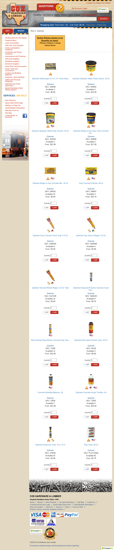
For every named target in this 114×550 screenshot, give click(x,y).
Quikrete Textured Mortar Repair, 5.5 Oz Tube (50, 288)
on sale (22, 95)
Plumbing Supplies (12, 61)
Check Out (101, 25)
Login (85, 8)
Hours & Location (36, 507)
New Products (10, 100)
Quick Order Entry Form (62, 505)
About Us (100, 3)
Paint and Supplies (12, 59)
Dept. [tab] (8, 31)
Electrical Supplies (12, 64)
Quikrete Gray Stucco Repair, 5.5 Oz (91, 235)
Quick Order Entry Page (14, 103)
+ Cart (54, 103)
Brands (40, 502)
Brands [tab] (21, 31)
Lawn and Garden (12, 43)
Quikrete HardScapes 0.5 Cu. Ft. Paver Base (50, 79)
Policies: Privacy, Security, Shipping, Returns (46, 509)
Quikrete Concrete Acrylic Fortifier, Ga (91, 392)
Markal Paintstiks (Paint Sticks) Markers (14, 89)
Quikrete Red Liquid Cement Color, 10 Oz (91, 340)
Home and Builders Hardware (12, 49)
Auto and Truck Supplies (14, 45)
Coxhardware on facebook (11, 116)
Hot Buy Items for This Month (16, 38)
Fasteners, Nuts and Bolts (14, 77)
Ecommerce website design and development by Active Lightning (54, 546)
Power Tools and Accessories (11, 70)
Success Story (77, 507)
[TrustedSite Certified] (103, 10)
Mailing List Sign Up (12, 105)
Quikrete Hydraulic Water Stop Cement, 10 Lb (91, 79)
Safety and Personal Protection (12, 80)
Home (108, 3)
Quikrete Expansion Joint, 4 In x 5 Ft (50, 445)
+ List (46, 103)
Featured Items (10, 40)
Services (9, 95)
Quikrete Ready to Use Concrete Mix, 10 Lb (50, 183)
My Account (76, 8)
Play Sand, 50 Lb (91, 445)
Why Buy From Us (12, 110)
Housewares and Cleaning (15, 56)
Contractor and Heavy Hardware (13, 53)
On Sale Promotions (66, 502)
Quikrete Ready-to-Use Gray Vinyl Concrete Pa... (91, 132)
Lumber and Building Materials (13, 74)
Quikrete (50, 84)
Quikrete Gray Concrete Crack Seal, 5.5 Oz (50, 235)
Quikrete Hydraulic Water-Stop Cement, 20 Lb (50, 131)
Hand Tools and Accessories (16, 66)
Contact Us (90, 3)
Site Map (8, 113)
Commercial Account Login (40, 505)
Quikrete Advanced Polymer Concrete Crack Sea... (91, 289)
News (67, 507)
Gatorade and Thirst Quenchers (12, 85)
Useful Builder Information (15, 108)
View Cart (90, 25)
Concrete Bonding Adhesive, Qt (50, 392)
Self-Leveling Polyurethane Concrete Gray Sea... (50, 340)
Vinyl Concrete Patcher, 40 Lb (91, 183)
